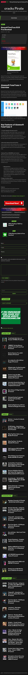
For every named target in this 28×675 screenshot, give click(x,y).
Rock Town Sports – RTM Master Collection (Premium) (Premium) (16, 526)
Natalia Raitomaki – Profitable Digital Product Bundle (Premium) (16, 487)
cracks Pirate (14, 8)
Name (2, 243)
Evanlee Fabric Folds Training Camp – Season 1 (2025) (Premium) (15, 650)
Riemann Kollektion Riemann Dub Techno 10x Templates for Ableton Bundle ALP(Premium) (16, 472)
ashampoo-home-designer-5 (18, 195)
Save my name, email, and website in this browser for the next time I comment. (13, 260)
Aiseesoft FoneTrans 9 (20, 212)
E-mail (2, 247)
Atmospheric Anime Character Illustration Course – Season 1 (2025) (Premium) (16, 657)
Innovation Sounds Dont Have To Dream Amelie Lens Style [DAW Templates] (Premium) (16, 384)
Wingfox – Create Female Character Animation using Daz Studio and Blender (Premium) (16, 624)
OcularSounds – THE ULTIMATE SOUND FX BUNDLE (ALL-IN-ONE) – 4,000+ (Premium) (16, 479)
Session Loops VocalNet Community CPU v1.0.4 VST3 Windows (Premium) (15, 376)
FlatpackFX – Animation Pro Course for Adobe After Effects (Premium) (16, 518)
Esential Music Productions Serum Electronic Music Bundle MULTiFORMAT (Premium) (16, 464)
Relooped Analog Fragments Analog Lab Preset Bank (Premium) (15, 398)
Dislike (4, 41)
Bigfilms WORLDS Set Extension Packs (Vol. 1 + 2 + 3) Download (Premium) (16, 548)
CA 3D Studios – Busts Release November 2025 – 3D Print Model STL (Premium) (16, 428)
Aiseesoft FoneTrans (6, 212)
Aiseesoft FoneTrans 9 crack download (10, 214)
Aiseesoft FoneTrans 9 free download (10, 217)
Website (2, 251)
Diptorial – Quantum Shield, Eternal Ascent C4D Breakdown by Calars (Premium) (16, 616)
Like (4, 39)
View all (13, 333)
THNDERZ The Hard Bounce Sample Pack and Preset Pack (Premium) (16, 347)
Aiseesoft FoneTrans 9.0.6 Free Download (10, 28)
